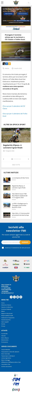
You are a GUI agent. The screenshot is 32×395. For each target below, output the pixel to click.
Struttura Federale (6, 309)
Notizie (7, 68)
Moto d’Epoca (5, 338)
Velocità (3, 336)
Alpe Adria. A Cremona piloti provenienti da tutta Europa (20, 214)
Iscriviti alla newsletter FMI (16, 228)
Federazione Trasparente (7, 317)
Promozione (4, 342)
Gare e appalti (5, 322)
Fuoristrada (4, 333)
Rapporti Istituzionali (6, 313)
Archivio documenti (6, 366)
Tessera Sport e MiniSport (8, 356)
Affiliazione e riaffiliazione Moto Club (11, 362)
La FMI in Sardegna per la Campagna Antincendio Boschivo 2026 (19, 205)
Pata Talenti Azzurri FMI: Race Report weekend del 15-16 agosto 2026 (19, 195)
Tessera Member (5, 349)
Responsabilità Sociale (7, 315)
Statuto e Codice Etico (7, 307)
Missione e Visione (6, 305)
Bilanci (3, 311)
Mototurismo (4, 340)
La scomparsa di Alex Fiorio (20, 178)
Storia (2, 303)
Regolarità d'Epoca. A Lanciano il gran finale (12, 146)
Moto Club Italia (5, 354)
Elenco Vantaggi (5, 360)
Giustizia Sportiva (5, 320)
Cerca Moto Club (5, 364)
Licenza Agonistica (6, 358)
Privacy (3, 326)
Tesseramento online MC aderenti (10, 352)
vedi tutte (16, 165)
